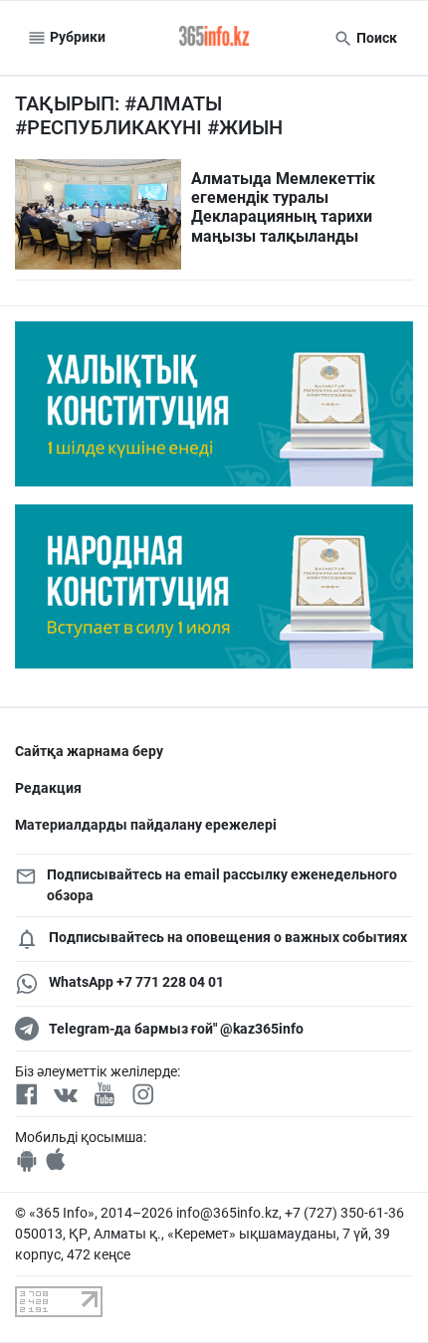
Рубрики (76, 37)
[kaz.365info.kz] (214, 38)
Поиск (375, 38)
